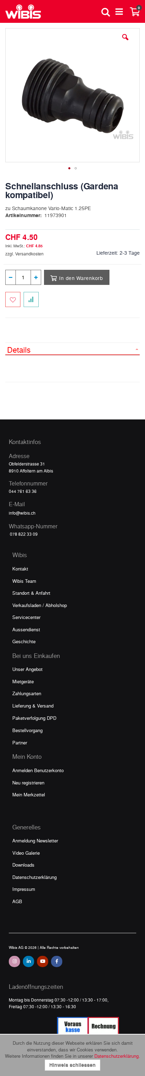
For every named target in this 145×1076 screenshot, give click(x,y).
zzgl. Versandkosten (24, 253)
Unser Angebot (27, 669)
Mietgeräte (23, 681)
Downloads (23, 864)
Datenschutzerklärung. (117, 1055)
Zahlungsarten (26, 693)
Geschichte (24, 641)
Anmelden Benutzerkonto (38, 770)
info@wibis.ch (22, 513)
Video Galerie (26, 852)
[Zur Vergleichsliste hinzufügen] (31, 299)
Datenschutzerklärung (34, 877)
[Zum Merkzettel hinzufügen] (12, 299)
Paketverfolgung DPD (34, 718)
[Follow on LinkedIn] (28, 961)
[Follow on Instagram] (14, 961)
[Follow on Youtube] (42, 961)
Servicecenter (26, 617)
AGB (17, 901)
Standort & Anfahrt (31, 592)
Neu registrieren (28, 782)
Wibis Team (24, 581)
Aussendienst (26, 629)
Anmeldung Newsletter (35, 840)
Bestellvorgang (27, 730)
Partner (19, 742)
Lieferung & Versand (32, 705)
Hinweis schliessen (72, 1065)
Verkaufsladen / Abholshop (39, 605)
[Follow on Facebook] (56, 961)
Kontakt (20, 568)
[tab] (72, 349)
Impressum (23, 889)
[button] (125, 42)
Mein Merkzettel (28, 794)
